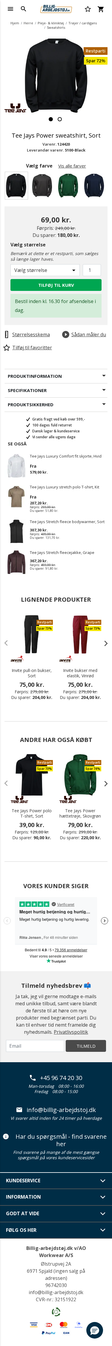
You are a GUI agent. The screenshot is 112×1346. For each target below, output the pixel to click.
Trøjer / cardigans (82, 23)
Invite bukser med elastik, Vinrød (80, 673)
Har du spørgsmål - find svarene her (61, 1140)
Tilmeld (86, 1046)
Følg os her (21, 1230)
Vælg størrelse (28, 244)
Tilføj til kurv (56, 285)
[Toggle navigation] (10, 9)
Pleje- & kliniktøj (51, 23)
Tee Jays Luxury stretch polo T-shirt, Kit (64, 487)
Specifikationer (27, 390)
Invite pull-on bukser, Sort (32, 673)
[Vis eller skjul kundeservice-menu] (103, 1181)
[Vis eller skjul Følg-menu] (103, 1230)
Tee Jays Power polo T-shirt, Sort (32, 813)
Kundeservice (23, 1180)
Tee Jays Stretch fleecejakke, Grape (62, 552)
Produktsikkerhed (30, 404)
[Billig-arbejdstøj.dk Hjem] (56, 8)
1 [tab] (51, 119)
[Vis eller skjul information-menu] (103, 1197)
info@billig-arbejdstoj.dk (61, 1110)
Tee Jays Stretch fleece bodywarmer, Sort (67, 522)
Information (23, 1197)
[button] (94, 1330)
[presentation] (103, 643)
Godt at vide (22, 1213)
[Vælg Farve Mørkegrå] (43, 187)
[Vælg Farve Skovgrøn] (69, 187)
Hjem (14, 23)
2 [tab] (60, 119)
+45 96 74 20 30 (61, 1078)
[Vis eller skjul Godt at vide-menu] (103, 1214)
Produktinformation (35, 376)
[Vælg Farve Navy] (95, 187)
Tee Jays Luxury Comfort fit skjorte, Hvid (66, 456)
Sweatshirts (56, 27)
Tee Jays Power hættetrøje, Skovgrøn (80, 813)
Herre (28, 23)
